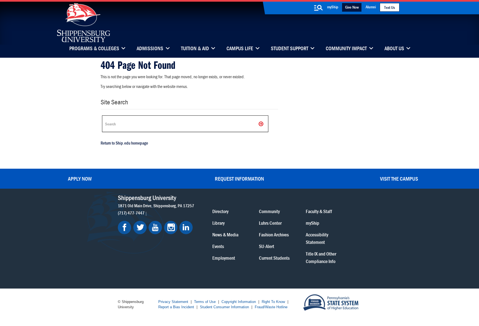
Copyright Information (238, 302)
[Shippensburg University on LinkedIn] (186, 227)
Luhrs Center (270, 223)
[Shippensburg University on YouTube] (155, 227)
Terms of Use (205, 302)
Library (218, 223)
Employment (223, 258)
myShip (332, 6)
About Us (394, 49)
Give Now (352, 7)
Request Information (239, 178)
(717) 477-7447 (131, 213)
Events (218, 246)
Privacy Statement (173, 302)
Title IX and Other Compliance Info (321, 257)
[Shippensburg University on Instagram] (170, 227)
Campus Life (239, 49)
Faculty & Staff (319, 211)
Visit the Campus (399, 178)
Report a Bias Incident (176, 307)
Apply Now (80, 178)
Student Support (289, 49)
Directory (220, 211)
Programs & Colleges (94, 49)
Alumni (371, 6)
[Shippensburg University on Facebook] (124, 227)
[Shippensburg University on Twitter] (140, 227)
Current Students (274, 258)
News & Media (225, 234)
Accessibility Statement (317, 238)
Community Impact (346, 49)
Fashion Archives (274, 234)
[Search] (261, 124)
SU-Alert (266, 246)
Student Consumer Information (224, 307)
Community (269, 211)
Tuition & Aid (195, 49)
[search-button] (318, 8)
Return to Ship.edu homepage (124, 143)
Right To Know (273, 302)
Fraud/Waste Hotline (271, 307)
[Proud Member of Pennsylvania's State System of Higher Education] (330, 302)
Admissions (150, 49)
